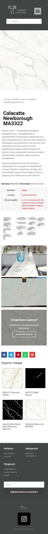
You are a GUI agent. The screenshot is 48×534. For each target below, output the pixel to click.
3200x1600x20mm (29, 195)
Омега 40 (34, 203)
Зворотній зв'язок (24, 334)
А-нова (33, 200)
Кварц (24, 190)
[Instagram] (24, 519)
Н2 (42, 200)
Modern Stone (19, 99)
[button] (37, 11)
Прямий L (32, 205)
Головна (7, 99)
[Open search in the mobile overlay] (24, 21)
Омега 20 (25, 203)
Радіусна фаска (28, 208)
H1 (25, 200)
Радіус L (39, 205)
